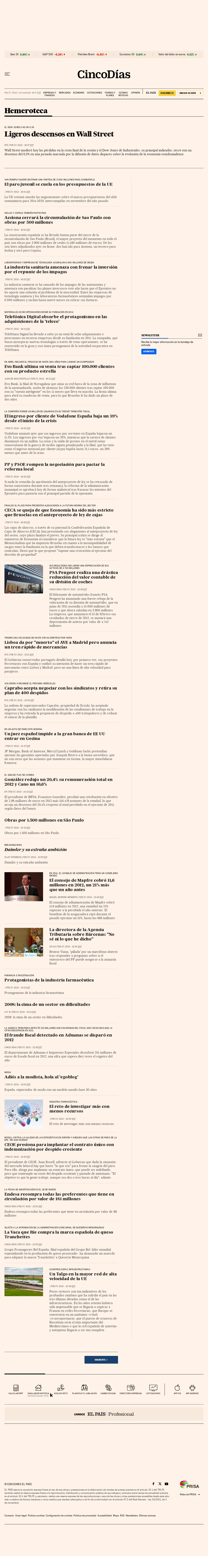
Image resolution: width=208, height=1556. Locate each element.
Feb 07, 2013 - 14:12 (18, 827)
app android (192, 1393)
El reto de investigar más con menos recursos (79, 1109)
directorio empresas (131, 1393)
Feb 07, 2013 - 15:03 (22, 700)
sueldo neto (61, 1393)
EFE (6, 145)
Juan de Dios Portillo (17, 378)
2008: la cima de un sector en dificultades (47, 1005)
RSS (122, 1515)
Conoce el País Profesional (104, 1414)
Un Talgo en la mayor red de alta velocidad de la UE (83, 1276)
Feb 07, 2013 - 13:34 (69, 946)
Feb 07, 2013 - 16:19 (18, 522)
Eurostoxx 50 (127, 54)
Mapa (116, 1515)
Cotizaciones (94, 92)
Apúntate (149, 351)
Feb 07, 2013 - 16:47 (22, 145)
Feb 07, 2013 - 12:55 (18, 1157)
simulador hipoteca (38, 1393)
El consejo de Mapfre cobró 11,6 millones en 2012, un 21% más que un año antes (82, 885)
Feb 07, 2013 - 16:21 (18, 329)
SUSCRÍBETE (167, 93)
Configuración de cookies (59, 1515)
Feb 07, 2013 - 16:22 (18, 230)
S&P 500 (47, 54)
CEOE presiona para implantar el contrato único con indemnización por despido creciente (59, 1147)
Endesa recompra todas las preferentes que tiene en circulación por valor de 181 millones (59, 1197)
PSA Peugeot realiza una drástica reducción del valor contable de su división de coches (83, 577)
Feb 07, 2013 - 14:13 (21, 791)
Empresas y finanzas (49, 94)
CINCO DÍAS (55, 589)
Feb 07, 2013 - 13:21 (18, 987)
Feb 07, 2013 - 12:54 (30, 1206)
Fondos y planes (110, 94)
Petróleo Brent (86, 54)
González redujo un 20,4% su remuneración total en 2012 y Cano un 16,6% (58, 782)
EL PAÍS (149, 91)
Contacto (9, 1515)
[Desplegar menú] (7, 74)
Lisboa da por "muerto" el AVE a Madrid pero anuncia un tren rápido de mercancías (60, 645)
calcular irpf (16, 1393)
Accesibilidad (105, 1515)
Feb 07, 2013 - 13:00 (63, 1119)
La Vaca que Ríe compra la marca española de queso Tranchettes (58, 1235)
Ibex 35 (14, 54)
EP (5, 791)
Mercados (64, 92)
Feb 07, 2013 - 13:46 (91, 897)
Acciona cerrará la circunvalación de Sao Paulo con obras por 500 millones (57, 220)
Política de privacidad (85, 1515)
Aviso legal (21, 1515)
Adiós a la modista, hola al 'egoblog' (41, 1077)
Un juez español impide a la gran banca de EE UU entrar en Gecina (54, 736)
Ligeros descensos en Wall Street (59, 133)
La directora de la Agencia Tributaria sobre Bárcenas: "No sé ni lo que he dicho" (81, 934)
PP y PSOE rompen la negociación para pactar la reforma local (54, 467)
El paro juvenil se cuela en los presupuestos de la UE (58, 185)
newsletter (150, 335)
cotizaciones (153, 1393)
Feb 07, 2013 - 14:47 (18, 746)
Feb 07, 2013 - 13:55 (35, 857)
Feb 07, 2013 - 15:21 (22, 654)
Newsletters (132, 1515)
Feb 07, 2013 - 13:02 (18, 1084)
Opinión (135, 92)
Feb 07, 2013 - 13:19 (30, 1047)
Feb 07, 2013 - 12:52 (30, 1244)
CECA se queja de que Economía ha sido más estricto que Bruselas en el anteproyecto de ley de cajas (59, 513)
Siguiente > (101, 1359)
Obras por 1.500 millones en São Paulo (44, 821)
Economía (78, 92)
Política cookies (36, 1515)
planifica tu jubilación (84, 1393)
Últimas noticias (123, 94)
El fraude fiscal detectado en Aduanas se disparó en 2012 (58, 1037)
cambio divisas (108, 1393)
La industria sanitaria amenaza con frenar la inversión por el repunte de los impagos (60, 270)
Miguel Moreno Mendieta (63, 897)
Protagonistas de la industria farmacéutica (49, 980)
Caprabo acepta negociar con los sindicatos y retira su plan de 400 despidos (60, 690)
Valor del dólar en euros (171, 54)
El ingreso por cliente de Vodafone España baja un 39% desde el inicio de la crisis (61, 418)
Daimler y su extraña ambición (35, 850)
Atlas (52, 946)
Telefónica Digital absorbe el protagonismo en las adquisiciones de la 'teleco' (55, 319)
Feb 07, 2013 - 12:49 (63, 1286)
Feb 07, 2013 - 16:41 (18, 192)
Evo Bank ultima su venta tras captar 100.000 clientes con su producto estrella (59, 369)
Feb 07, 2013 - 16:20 (18, 428)
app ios (177, 1393)
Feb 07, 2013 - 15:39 (75, 589)
